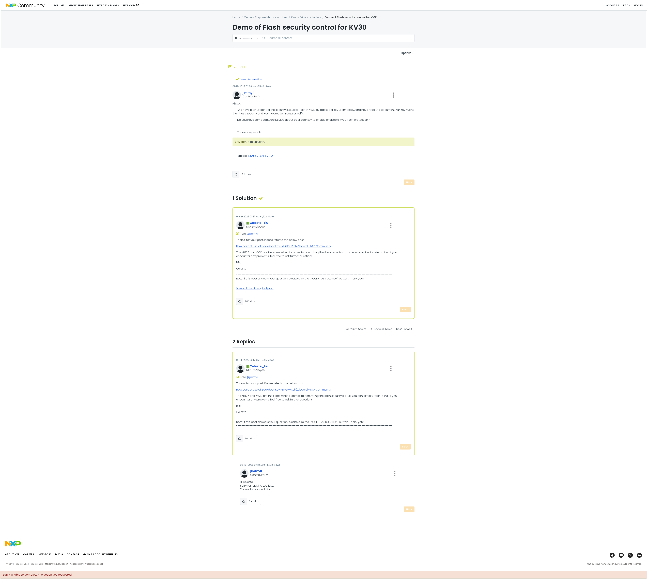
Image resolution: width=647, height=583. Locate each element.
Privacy (8, 564)
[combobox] (337, 38)
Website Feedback (94, 564)
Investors (45, 554)
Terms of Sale (36, 564)
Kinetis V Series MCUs (260, 156)
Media (59, 554)
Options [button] (406, 53)
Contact (73, 554)
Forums (59, 5)
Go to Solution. (255, 142)
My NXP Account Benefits (100, 554)
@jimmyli (252, 234)
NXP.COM (129, 5)
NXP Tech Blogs (108, 5)
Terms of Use (20, 564)
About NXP (12, 554)
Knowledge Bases (81, 5)
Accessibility (76, 564)
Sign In (638, 5)
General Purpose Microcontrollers (265, 17)
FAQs (626, 5)
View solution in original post (254, 288)
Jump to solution (251, 79)
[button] (393, 95)
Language (612, 5)
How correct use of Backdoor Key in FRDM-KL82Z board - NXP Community (283, 246)
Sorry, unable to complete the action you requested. (37, 575)
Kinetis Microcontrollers (306, 17)
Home (236, 17)
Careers (28, 554)
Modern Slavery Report (56, 564)
